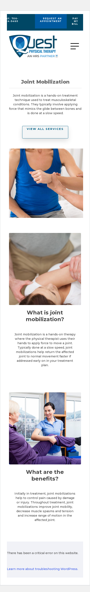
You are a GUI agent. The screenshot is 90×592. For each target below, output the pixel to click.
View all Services (45, 129)
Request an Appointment (51, 20)
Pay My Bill (75, 21)
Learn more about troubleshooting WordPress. (42, 569)
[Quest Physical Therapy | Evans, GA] (40, 46)
